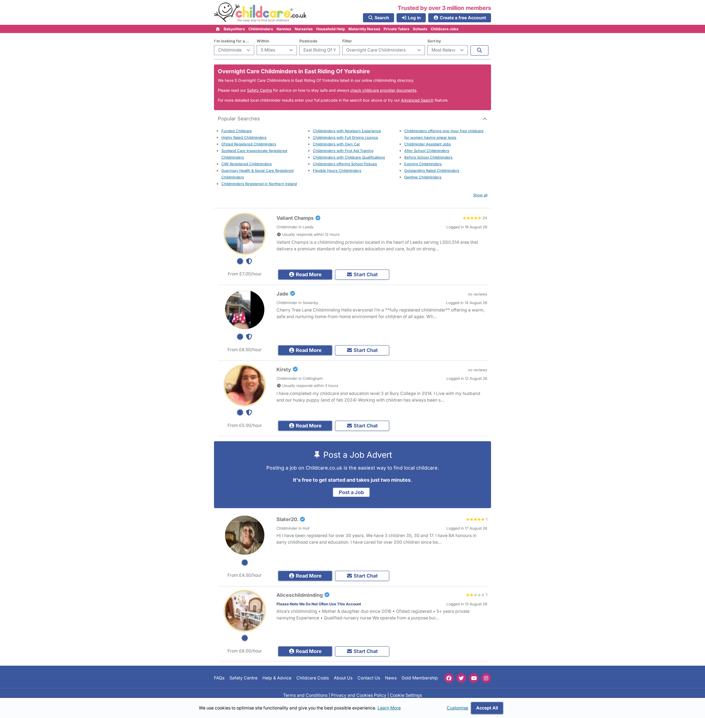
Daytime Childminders (422, 177)
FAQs (219, 678)
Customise (457, 708)
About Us (343, 678)
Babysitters (234, 29)
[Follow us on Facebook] (449, 678)
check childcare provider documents (383, 90)
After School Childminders (426, 150)
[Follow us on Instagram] (486, 678)
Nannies (283, 29)
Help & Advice (276, 678)
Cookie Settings (406, 695)
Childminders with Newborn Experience (347, 131)
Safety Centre (259, 90)
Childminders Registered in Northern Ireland (259, 183)
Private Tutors (397, 29)
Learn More (389, 708)
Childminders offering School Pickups (345, 164)
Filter (347, 41)
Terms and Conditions (305, 695)
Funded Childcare (236, 131)
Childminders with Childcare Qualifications (349, 157)
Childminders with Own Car (336, 144)
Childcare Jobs (445, 29)
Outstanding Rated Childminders (431, 170)
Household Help (330, 29)
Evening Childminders (423, 164)
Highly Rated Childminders (244, 137)
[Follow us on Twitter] (461, 678)
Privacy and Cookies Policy (358, 695)
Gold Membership (420, 678)
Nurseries (304, 29)
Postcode (308, 41)
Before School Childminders (428, 157)
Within (263, 41)
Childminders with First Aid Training (343, 150)
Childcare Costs (312, 678)
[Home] (218, 29)
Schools (420, 29)
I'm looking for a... (231, 41)
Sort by (434, 41)
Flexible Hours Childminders (337, 170)
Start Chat (365, 274)
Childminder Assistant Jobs (427, 144)
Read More (308, 274)
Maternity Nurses (364, 29)
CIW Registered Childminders (246, 164)
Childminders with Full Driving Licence (345, 137)
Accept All (487, 708)
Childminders (260, 29)
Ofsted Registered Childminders (248, 144)
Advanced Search (417, 100)
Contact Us (368, 678)
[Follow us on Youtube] (474, 678)
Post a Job (351, 492)
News (391, 678)
